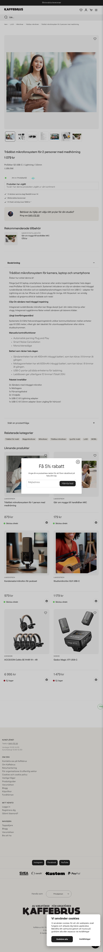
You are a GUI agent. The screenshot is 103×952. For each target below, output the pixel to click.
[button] (78, 462)
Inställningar (85, 939)
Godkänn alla (62, 939)
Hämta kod (67, 484)
